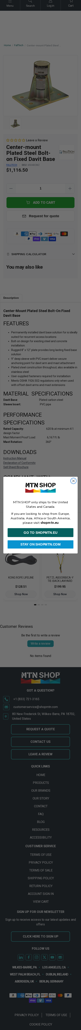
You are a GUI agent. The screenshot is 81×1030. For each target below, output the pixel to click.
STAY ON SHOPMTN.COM (40, 544)
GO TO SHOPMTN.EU (40, 532)
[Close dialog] (73, 481)
